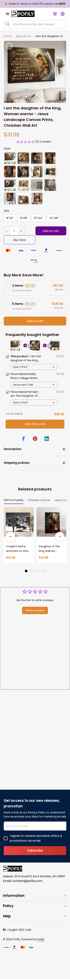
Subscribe (35, 850)
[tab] (26, 97)
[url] (40, 939)
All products (23, 36)
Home (8, 36)
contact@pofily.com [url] (27, 881)
